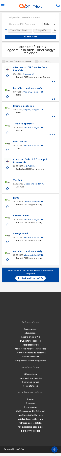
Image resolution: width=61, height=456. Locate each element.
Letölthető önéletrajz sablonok (31, 352)
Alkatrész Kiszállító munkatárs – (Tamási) (30, 69)
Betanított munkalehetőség (28, 88)
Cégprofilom (30, 374)
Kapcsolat (30, 403)
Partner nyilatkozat (30, 430)
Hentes (17, 197)
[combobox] (32, 17)
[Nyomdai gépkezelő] (7, 108)
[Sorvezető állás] (7, 217)
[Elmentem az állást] (8, 75)
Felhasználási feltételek (30, 423)
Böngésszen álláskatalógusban (30, 360)
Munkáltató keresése (30, 340)
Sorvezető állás (21, 215)
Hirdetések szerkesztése (30, 378)
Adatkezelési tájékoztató (30, 415)
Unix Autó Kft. (28, 74)
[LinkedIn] (33, 314)
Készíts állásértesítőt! (32, 278)
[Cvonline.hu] (30, 4)
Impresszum (30, 407)
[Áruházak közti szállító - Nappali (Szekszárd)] (7, 161)
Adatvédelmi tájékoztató (30, 419)
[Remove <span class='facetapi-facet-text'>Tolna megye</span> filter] (36, 61)
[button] (6, 30)
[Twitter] (37, 314)
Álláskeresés (30, 333)
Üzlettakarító (20, 141)
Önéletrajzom (30, 329)
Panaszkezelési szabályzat (30, 426)
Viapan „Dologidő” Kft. (33, 92)
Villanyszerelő (20, 233)
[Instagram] (29, 314)
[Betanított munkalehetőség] (7, 90)
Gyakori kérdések (30, 356)
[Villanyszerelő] (7, 235)
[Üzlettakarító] (7, 143)
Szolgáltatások (30, 386)
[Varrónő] (7, 182)
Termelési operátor (23, 123)
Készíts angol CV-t (30, 337)
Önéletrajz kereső (30, 382)
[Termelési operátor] (7, 125)
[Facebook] (24, 314)
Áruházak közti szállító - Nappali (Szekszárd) (30, 161)
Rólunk (30, 399)
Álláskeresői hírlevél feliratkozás (30, 348)
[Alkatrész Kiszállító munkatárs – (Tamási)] (7, 69)
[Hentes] (7, 200)
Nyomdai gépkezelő (23, 106)
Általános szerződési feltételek (31, 411)
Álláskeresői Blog (31, 344)
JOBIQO (20, 449)
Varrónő (17, 180)
